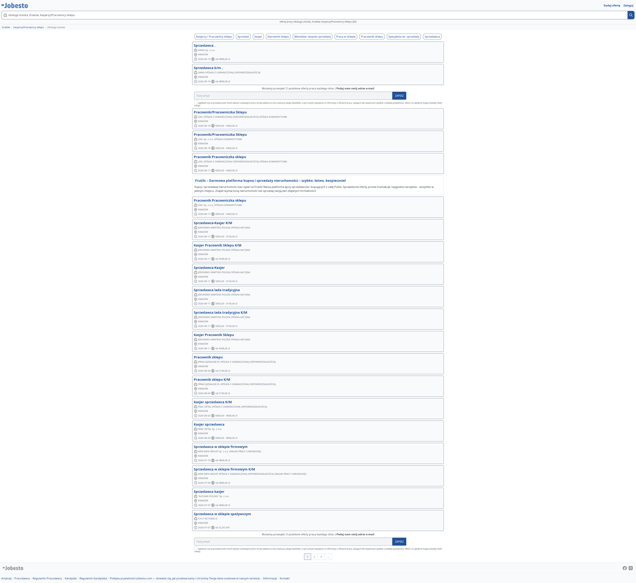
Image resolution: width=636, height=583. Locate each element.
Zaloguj (628, 5)
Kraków (6, 27)
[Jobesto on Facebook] (625, 568)
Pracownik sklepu (372, 36)
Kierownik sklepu (278, 36)
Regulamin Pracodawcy (47, 578)
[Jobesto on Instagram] (630, 568)
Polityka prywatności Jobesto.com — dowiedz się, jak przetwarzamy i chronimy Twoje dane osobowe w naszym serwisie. (185, 578)
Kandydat (71, 578)
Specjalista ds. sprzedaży (403, 36)
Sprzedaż (243, 36)
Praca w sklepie (346, 36)
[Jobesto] (14, 5)
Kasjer (258, 36)
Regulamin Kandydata (93, 578)
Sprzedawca (432, 36)
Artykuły (6, 578)
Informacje (270, 578)
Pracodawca (22, 578)
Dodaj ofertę (612, 5)
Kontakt (285, 578)
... (328, 556)
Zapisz (399, 95)
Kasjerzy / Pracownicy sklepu (214, 36)
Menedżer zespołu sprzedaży (312, 36)
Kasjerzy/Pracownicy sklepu (28, 27)
